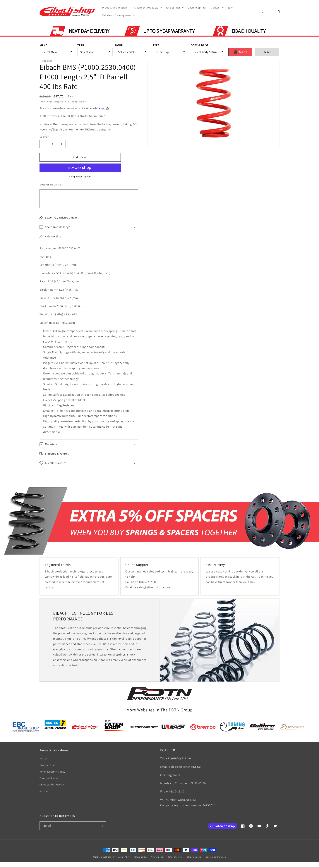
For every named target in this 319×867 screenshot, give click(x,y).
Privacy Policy (48, 765)
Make (43, 45)
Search (44, 758)
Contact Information (52, 784)
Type (156, 45)
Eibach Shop (107, 857)
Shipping (58, 101)
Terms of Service (49, 778)
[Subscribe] (102, 825)
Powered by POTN (121, 857)
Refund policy (140, 857)
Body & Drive (200, 45)
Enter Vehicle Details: (51, 184)
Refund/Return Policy (52, 771)
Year (80, 45)
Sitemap (44, 791)
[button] (116, 7)
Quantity (44, 136)
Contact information (216, 857)
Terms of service (175, 857)
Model (119, 45)
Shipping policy (194, 857)
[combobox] (57, 52)
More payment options (80, 176)
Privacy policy (157, 857)
